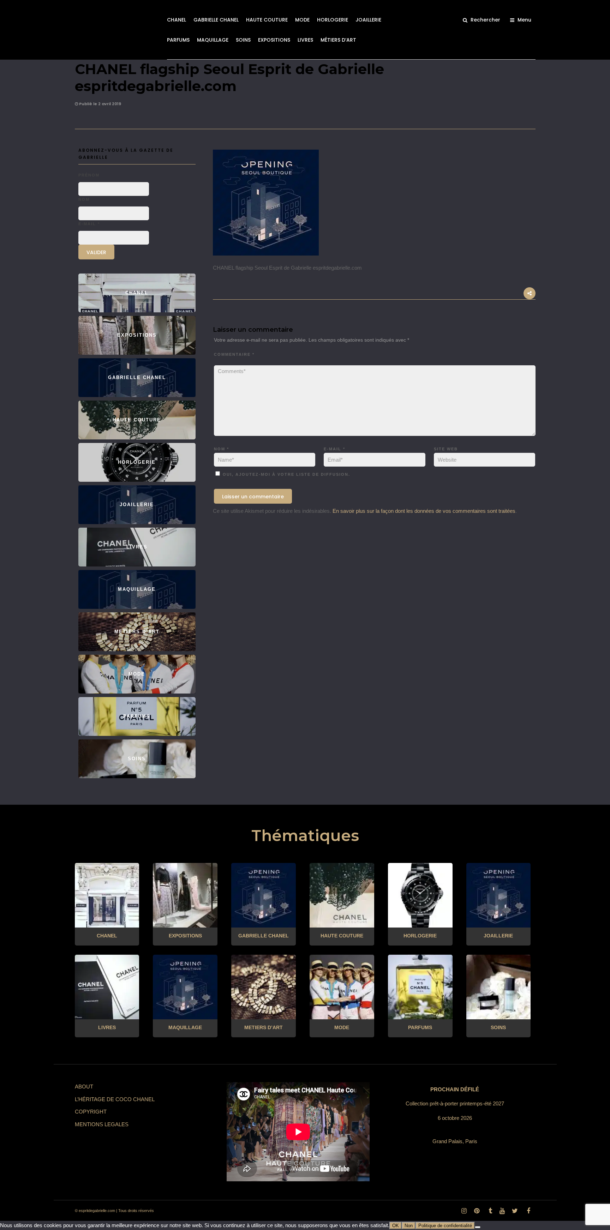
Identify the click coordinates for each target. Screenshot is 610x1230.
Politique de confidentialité (445, 1225)
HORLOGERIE (332, 19)
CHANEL (176, 19)
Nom (221, 449)
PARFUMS (178, 39)
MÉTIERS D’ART (338, 39)
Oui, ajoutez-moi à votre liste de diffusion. (285, 474)
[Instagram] (464, 1210)
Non (409, 1225)
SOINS (243, 39)
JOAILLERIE (368, 19)
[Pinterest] (476, 1210)
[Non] (477, 1227)
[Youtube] (502, 1210)
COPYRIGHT (91, 1112)
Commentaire (234, 354)
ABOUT (84, 1087)
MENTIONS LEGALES (101, 1124)
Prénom (89, 175)
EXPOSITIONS (274, 39)
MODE (302, 19)
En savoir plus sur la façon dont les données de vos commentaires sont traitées (424, 511)
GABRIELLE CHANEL (216, 19)
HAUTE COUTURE (267, 19)
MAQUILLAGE (212, 39)
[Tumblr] (489, 1210)
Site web (446, 449)
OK (395, 1225)
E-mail (334, 449)
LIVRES (305, 39)
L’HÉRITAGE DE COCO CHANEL (115, 1099)
